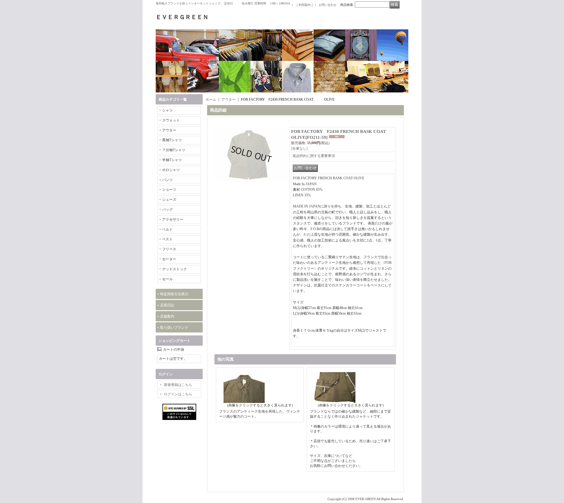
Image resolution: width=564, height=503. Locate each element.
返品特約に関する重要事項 (314, 156)
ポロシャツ (171, 170)
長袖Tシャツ (172, 140)
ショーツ (169, 190)
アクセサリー (172, 219)
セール (167, 279)
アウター (169, 130)
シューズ (169, 200)
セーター (169, 259)
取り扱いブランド (174, 327)
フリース (169, 249)
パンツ (167, 180)
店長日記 (167, 305)
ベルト (167, 229)
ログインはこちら (178, 394)
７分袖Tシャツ (173, 150)
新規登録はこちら (178, 385)
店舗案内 (167, 316)
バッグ (167, 209)
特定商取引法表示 (174, 294)
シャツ (167, 110)
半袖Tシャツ (172, 160)
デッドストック (174, 269)
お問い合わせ (327, 4)
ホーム (211, 99)
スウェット (171, 120)
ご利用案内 (303, 4)
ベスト (167, 239)
